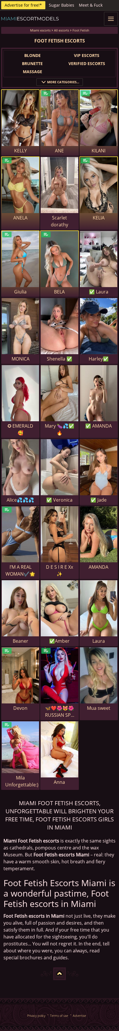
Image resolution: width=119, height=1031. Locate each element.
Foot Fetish (80, 30)
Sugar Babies (61, 5)
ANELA (20, 218)
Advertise (79, 1015)
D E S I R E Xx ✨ (59, 570)
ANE (59, 150)
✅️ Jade (98, 500)
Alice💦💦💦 (20, 500)
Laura (98, 641)
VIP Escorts (86, 55)
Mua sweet (98, 708)
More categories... (63, 82)
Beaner (20, 641)
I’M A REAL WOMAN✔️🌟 (20, 570)
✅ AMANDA (98, 426)
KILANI (98, 150)
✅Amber (59, 641)
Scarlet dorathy (59, 221)
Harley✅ (99, 359)
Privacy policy (36, 1015)
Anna (59, 782)
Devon (20, 708)
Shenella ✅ (59, 359)
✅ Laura (98, 292)
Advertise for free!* (23, 5)
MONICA (20, 359)
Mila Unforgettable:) (21, 781)
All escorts (61, 30)
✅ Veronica (59, 500)
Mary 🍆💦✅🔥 (59, 429)
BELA (59, 292)
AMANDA (98, 567)
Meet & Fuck (91, 5)
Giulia (20, 292)
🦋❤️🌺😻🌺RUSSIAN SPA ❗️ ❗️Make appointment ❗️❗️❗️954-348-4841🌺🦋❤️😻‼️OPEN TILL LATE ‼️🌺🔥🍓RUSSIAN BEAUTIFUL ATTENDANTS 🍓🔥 (59, 711)
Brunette (32, 63)
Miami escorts (40, 30)
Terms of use (59, 1015)
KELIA (99, 218)
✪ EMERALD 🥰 (20, 429)
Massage (32, 71)
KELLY (20, 150)
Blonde (32, 55)
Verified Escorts (86, 63)
